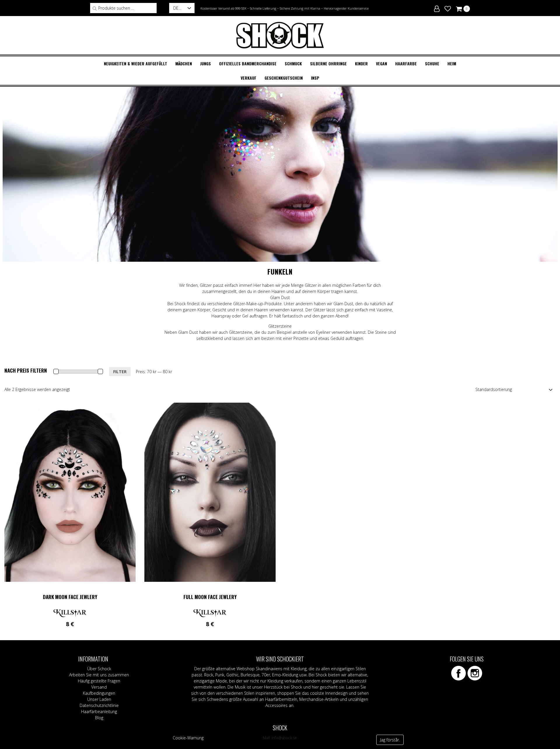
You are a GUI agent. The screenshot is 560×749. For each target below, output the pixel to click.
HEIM (451, 63)
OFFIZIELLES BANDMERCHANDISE (247, 63)
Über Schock (99, 668)
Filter (120, 371)
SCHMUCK (293, 63)
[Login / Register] (437, 8)
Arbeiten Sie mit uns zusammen (99, 675)
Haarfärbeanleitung (99, 711)
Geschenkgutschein (284, 78)
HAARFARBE (406, 63)
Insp (315, 78)
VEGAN (381, 63)
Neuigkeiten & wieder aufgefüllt (135, 63)
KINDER (361, 63)
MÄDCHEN (183, 63)
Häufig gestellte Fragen (99, 681)
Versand (99, 687)
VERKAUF (248, 78)
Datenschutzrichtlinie (99, 705)
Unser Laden (99, 699)
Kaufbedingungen (99, 693)
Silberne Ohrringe (328, 63)
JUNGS (205, 63)
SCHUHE (432, 63)
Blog (99, 717)
